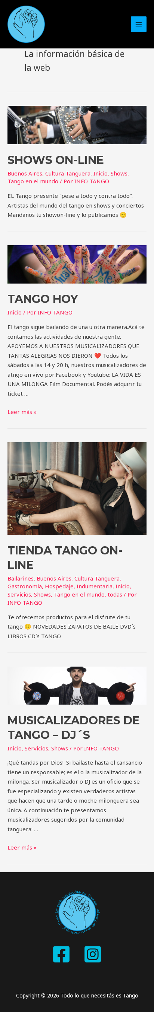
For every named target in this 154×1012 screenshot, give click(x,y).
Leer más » (22, 411)
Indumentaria (95, 586)
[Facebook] (61, 954)
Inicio (100, 173)
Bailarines (20, 578)
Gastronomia (24, 586)
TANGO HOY (42, 299)
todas (115, 594)
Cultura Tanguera (67, 173)
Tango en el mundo (32, 181)
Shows (119, 173)
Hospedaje (59, 586)
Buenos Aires (24, 173)
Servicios (19, 594)
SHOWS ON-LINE (55, 160)
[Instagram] (92, 954)
